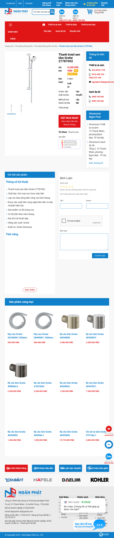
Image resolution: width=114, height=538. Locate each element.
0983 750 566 (98, 97)
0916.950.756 (98, 74)
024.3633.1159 (98, 70)
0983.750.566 (108, 462)
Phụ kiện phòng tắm (24, 46)
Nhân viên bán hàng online (71, 4)
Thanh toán (59, 4)
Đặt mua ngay (69, 121)
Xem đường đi (96, 163)
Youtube (28, 3)
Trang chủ (44, 24)
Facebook (10, 3)
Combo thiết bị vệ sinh (92, 4)
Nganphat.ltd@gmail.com (21, 511)
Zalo (20, 3)
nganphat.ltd (109, 434)
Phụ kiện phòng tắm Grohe (45, 46)
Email (89, 201)
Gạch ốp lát (61, 31)
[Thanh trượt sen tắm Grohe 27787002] (11, 109)
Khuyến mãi (104, 4)
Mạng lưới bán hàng (46, 4)
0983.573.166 (95, 78)
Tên (62, 201)
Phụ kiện (47, 31)
